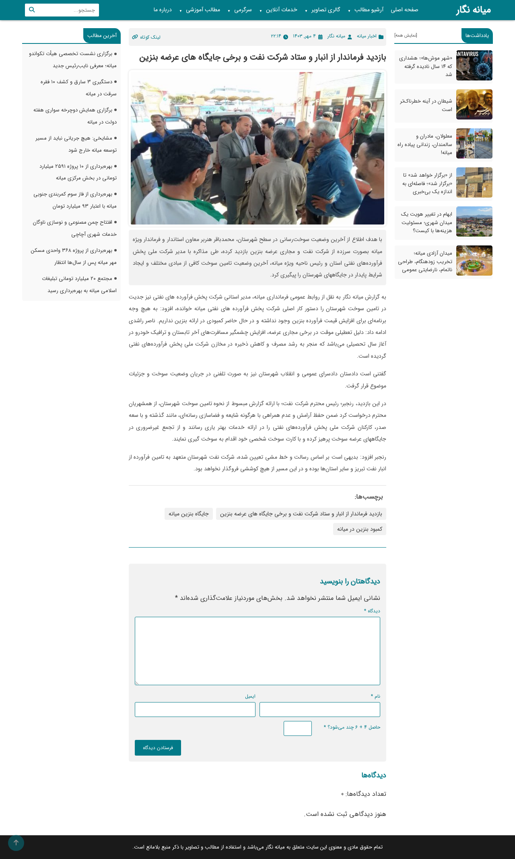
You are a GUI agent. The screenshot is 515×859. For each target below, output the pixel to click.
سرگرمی (239, 10)
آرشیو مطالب (365, 10)
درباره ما (163, 9)
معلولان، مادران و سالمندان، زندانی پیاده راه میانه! (425, 144)
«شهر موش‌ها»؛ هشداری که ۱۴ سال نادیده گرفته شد (425, 66)
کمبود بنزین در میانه (359, 529)
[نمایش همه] (405, 35)
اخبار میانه (367, 36)
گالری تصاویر (322, 10)
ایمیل (250, 696)
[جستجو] (32, 10)
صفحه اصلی (404, 9)
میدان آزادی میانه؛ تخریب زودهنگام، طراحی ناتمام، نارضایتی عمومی (425, 261)
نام (375, 696)
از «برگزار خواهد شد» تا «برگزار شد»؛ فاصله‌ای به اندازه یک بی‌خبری (427, 183)
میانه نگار (474, 10)
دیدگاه (372, 611)
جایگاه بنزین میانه (189, 513)
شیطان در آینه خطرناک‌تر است (426, 105)
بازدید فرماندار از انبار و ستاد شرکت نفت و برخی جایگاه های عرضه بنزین (301, 513)
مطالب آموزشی (199, 10)
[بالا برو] (16, 843)
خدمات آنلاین (278, 10)
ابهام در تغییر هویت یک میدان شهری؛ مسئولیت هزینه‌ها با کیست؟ (426, 222)
